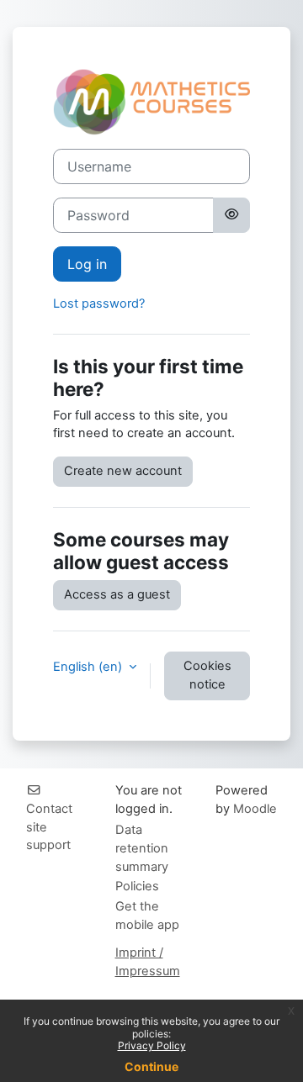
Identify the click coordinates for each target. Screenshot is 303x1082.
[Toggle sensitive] (231, 215)
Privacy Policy (152, 1045)
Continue (151, 1066)
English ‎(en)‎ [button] (89, 666)
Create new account (123, 470)
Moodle (255, 808)
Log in (87, 264)
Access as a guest (117, 594)
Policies (137, 886)
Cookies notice (207, 675)
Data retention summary (141, 848)
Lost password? (99, 303)
